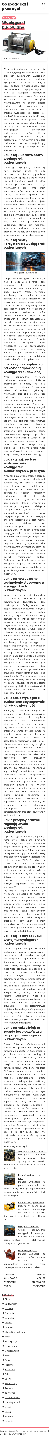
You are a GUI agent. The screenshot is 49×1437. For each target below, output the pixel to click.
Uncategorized (12, 1402)
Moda (7, 1336)
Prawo (8, 1360)
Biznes (8, 1299)
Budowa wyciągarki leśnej (31, 1202)
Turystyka (10, 1392)
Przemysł (9, 1364)
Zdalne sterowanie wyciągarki (38, 1282)
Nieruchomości (12, 1346)
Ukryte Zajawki (12, 1397)
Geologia (9, 1317)
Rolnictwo (10, 1369)
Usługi (8, 1411)
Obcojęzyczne (12, 1350)
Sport (8, 1378)
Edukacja (9, 1313)
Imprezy (9, 1327)
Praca (7, 1355)
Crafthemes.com (19, 1434)
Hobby (8, 1322)
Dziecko (9, 1308)
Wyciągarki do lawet (28, 1226)
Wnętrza (9, 1416)
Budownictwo (12, 1303)
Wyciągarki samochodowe (31, 1151)
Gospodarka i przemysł (15, 6)
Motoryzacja (9, 17)
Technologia (11, 1383)
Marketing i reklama (15, 1332)
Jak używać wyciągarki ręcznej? (10, 1282)
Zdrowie (9, 1421)
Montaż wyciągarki (27, 1250)
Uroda (8, 1406)
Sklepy (8, 1374)
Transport (10, 1388)
